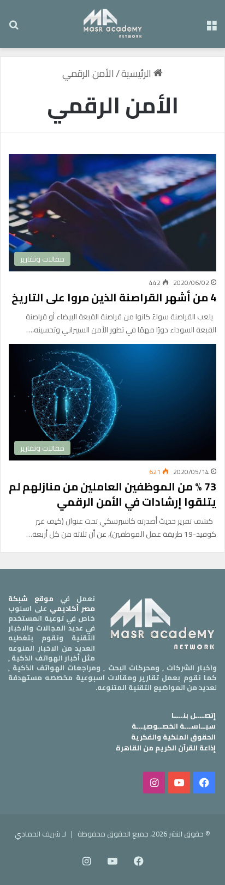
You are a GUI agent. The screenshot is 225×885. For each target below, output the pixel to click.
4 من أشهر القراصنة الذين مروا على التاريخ (113, 297)
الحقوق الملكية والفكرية (173, 736)
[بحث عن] (13, 28)
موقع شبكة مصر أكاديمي (51, 603)
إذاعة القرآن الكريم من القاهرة (166, 747)
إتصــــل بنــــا (193, 715)
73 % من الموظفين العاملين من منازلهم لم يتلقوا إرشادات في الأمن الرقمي (112, 494)
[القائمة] (211, 28)
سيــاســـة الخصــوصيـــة (174, 725)
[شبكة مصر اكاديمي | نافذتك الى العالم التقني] (113, 24)
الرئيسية (137, 73)
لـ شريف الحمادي (40, 833)
